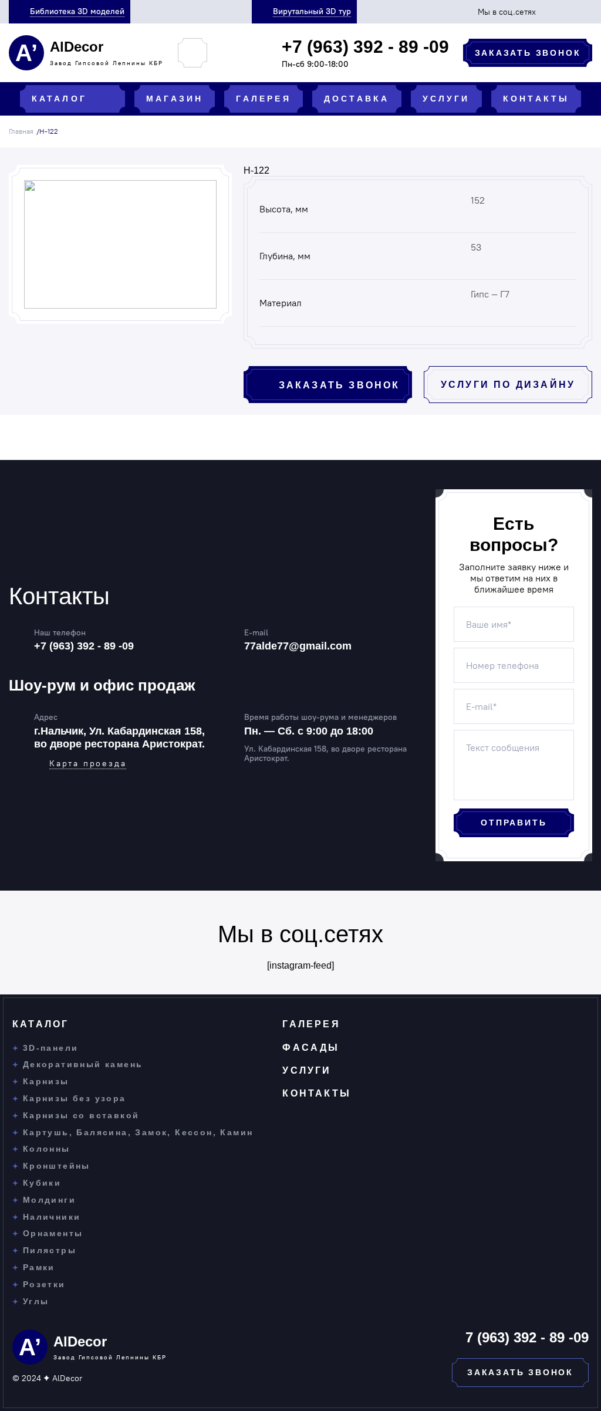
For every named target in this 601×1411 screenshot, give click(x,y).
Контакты (316, 1093)
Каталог (40, 1024)
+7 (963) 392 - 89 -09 (84, 646)
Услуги (306, 1070)
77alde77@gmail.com (298, 646)
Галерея (311, 1024)
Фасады (310, 1048)
